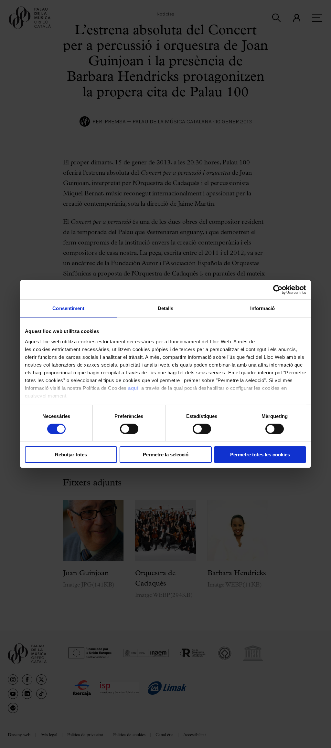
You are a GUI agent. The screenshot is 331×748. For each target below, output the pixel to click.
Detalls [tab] (166, 308)
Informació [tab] (262, 308)
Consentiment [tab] (68, 308)
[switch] (129, 429)
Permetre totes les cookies (260, 454)
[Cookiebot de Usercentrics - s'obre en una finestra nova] (278, 290)
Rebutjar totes (71, 454)
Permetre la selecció (165, 454)
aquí (133, 387)
